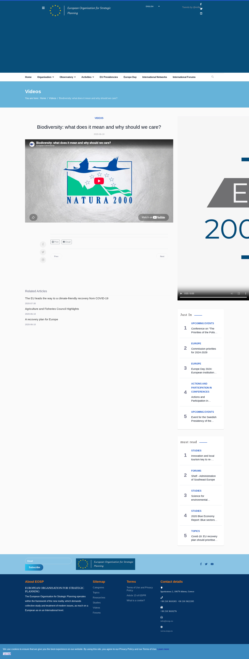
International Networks (154, 77)
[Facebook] (43, 244)
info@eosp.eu (167, 621)
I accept (7, 654)
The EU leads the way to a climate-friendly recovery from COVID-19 (66, 298)
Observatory (66, 77)
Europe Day (130, 77)
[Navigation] (43, 8)
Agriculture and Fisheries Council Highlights (52, 308)
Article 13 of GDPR (136, 595)
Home (28, 77)
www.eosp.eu (167, 631)
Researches (99, 597)
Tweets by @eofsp (191, 7)
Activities (86, 77)
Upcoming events (202, 323)
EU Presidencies (109, 77)
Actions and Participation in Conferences (201, 387)
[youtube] (212, 564)
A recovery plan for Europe (41, 319)
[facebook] (201, 4)
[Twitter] (43, 252)
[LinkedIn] (43, 260)
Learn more (163, 649)
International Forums (184, 77)
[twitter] (206, 564)
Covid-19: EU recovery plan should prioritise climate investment (204, 540)
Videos (99, 118)
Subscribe (34, 567)
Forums (196, 471)
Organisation (44, 77)
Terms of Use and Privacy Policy (140, 589)
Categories (98, 587)
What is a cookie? (136, 600)
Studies (196, 450)
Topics (195, 531)
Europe (196, 343)
